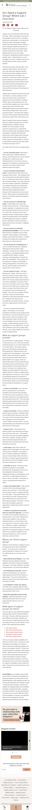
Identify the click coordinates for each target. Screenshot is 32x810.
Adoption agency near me (11, 790)
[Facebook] (4, 26)
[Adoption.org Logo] (16, 5)
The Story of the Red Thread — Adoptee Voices (12, 747)
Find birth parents (21, 795)
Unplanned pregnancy (21, 787)
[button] (13, 752)
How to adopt (5, 797)
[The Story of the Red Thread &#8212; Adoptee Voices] (14, 740)
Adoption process (20, 792)
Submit (27, 769)
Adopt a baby (14, 797)
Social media (23, 790)
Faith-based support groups (14, 636)
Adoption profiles (9, 792)
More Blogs (16, 757)
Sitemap (16, 800)
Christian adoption (8, 787)
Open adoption (22, 780)
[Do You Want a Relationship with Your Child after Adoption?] (16, 714)
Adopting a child (24, 797)
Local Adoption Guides (10, 780)
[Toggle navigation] (2, 5)
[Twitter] (13, 26)
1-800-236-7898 (24, 1)
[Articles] (29, 740)
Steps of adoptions (9, 795)
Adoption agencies (8, 782)
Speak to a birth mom (23, 785)
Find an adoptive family (21, 782)
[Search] (30, 5)
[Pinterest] (9, 26)
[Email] (17, 26)
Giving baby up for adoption (8, 785)
